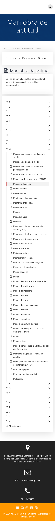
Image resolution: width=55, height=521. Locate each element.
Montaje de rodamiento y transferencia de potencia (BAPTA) (31, 363)
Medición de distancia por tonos (27, 174)
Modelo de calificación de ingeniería (29, 281)
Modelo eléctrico (20, 309)
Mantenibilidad (19, 193)
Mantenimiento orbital (23, 203)
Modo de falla (19, 341)
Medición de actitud (22, 248)
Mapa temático (20, 217)
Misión (16, 276)
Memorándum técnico (23, 258)
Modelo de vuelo (20, 295)
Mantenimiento (20, 207)
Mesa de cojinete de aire (24, 267)
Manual (16, 212)
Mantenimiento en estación (25, 198)
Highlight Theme (27, 516)
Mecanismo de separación (25, 239)
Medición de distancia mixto (26, 162)
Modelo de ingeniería (22, 291)
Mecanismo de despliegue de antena (30, 234)
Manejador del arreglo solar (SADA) (29, 179)
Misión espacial (20, 272)
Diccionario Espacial (12, 49)
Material (17, 221)
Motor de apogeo (21, 369)
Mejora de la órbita (21, 253)
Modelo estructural (21, 314)
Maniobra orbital (20, 188)
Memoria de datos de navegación (28, 262)
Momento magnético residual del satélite (28, 355)
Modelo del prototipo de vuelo (26, 305)
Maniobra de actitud (33, 49)
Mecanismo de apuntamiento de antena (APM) (28, 228)
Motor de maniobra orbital (25, 374)
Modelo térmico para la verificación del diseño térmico (31, 347)
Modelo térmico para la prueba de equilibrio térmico (28, 330)
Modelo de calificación (23, 286)
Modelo (16, 336)
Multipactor (18, 379)
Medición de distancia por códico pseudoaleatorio (28, 168)
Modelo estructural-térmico (25, 324)
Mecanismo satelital (22, 243)
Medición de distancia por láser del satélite (29, 155)
